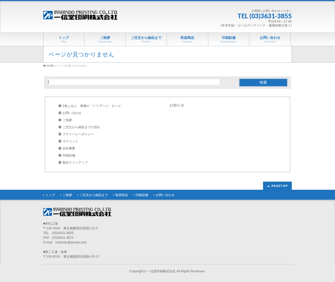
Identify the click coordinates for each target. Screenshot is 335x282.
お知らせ (177, 105)
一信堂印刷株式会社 (161, 271)
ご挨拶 (67, 120)
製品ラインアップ (75, 162)
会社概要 (69, 148)
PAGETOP (279, 185)
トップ (50, 195)
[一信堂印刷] (80, 15)
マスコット (70, 141)
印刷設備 (69, 155)
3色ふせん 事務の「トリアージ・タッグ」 (93, 106)
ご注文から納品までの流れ (81, 127)
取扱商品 (121, 195)
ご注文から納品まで (94, 195)
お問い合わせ (72, 113)
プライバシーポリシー (78, 134)
